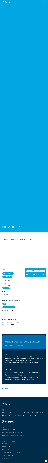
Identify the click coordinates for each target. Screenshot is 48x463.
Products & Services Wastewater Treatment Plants (14, 435)
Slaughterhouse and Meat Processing (11, 452)
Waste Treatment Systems (8, 457)
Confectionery (5, 449)
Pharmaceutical (6, 451)
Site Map (4, 437)
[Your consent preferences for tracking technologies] (46, 461)
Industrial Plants (9, 442)
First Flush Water (6, 443)
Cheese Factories (6, 446)
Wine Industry (5, 458)
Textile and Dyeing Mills (7, 455)
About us (5, 428)
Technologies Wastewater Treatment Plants (12, 434)
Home (3, 224)
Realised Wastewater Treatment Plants (11, 431)
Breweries (4, 445)
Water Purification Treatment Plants (10, 429)
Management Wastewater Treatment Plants (12, 432)
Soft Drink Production (7, 454)
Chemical (4, 448)
